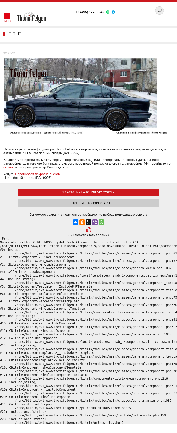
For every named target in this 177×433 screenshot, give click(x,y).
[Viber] (95, 222)
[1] (88, 230)
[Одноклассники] (82, 222)
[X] (88, 222)
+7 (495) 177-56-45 (90, 12)
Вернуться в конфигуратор (88, 203)
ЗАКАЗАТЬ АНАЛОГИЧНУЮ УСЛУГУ (88, 192)
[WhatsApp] (101, 222)
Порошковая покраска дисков (37, 174)
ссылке (8, 167)
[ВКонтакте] (75, 222)
